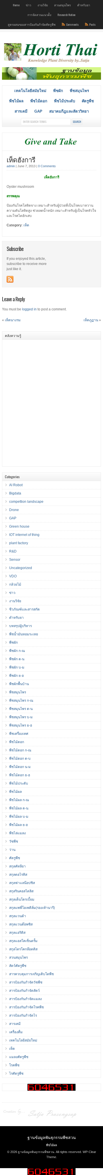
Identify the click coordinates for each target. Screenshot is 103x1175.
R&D (13, 551)
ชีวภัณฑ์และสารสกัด (24, 609)
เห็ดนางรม (13, 320)
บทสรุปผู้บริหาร (20, 626)
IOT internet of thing (24, 535)
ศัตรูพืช (88, 101)
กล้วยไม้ (15, 584)
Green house (19, 526)
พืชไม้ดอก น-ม (20, 767)
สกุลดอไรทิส (18, 875)
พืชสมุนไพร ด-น (21, 709)
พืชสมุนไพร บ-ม (21, 717)
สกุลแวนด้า (17, 916)
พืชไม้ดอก (38, 101)
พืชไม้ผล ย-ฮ (18, 825)
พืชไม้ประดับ (64, 101)
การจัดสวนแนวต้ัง (39, 14)
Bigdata (15, 493)
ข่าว (28, 5)
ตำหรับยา (83, 5)
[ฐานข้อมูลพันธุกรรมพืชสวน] (51, 63)
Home (16, 5)
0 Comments (47, 166)
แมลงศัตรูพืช (18, 1057)
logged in (29, 309)
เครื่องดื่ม (16, 1032)
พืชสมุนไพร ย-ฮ (20, 725)
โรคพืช (14, 1065)
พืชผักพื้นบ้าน (19, 684)
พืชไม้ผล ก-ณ (19, 800)
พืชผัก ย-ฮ (16, 676)
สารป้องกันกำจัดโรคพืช (26, 1007)
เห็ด (26, 225)
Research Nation (67, 14)
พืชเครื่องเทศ (18, 734)
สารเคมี (21, 111)
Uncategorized (20, 568)
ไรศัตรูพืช (16, 1074)
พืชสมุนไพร (79, 91)
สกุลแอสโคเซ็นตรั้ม (23, 941)
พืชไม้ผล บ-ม (18, 817)
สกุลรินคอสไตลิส (21, 891)
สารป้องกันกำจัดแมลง (25, 999)
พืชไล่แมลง (17, 833)
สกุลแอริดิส (17, 933)
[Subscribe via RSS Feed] (10, 279)
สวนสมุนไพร (62, 5)
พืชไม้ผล (16, 101)
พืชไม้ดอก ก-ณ (20, 750)
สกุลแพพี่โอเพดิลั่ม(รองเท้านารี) (32, 908)
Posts (92, 24)
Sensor (14, 560)
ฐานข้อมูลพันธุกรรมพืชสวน (51, 1137)
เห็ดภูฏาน (91, 320)
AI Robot (16, 485)
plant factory (18, 543)
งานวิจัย (42, 5)
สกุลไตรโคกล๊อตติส (23, 949)
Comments (72, 24)
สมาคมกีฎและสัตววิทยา (69, 111)
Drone (14, 510)
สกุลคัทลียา (17, 866)
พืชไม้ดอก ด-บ (20, 759)
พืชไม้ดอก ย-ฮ (19, 775)
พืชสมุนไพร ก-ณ (21, 701)
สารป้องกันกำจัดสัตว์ (24, 991)
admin (11, 166)
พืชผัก (58, 91)
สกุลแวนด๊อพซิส (21, 924)
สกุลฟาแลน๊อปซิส (22, 883)
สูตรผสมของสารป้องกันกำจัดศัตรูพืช (32, 24)
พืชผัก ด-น (16, 659)
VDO (13, 576)
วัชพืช (13, 841)
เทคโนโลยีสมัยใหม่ (30, 91)
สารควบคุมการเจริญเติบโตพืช (31, 974)
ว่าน (12, 850)
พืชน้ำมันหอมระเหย (23, 634)
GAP (38, 111)
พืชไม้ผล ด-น (18, 808)
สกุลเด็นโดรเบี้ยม (21, 899)
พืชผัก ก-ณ (17, 651)
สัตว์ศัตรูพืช (17, 966)
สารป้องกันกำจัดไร (23, 1016)
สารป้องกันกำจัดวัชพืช (25, 982)
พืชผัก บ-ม (16, 667)
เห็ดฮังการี (21, 159)
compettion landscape (26, 502)
